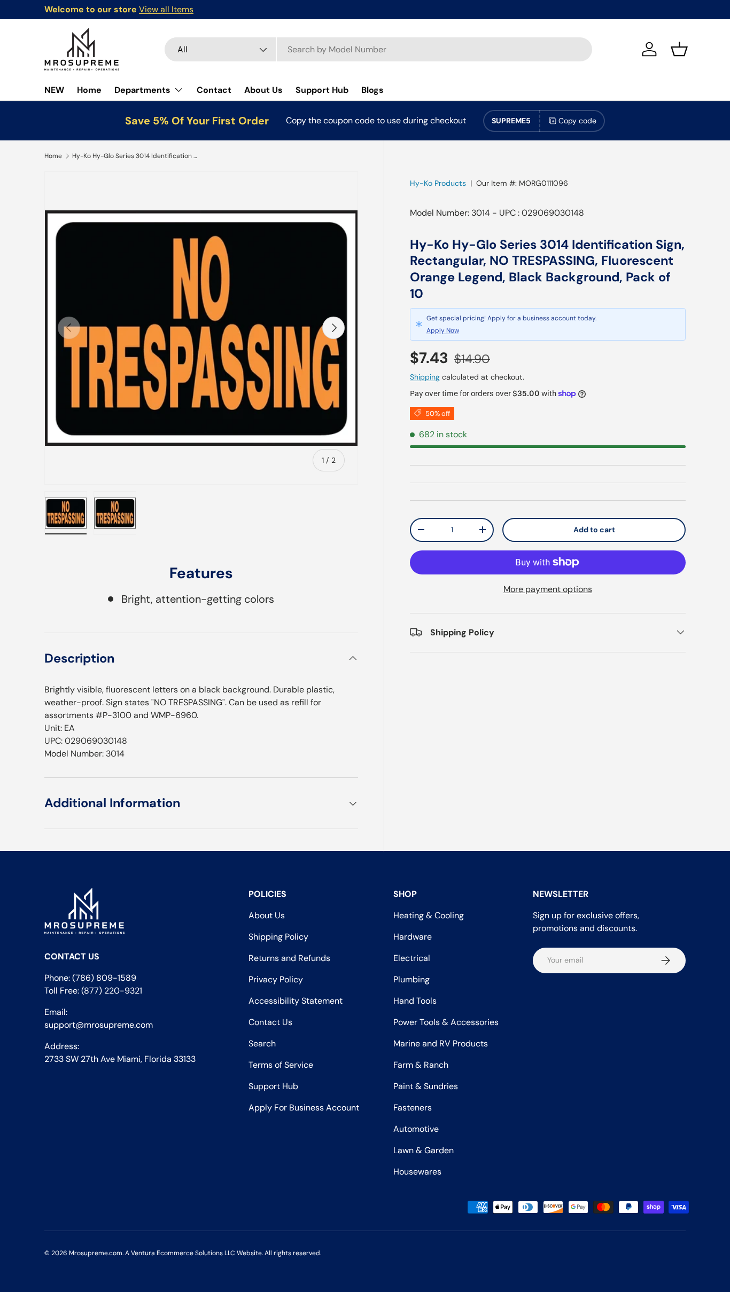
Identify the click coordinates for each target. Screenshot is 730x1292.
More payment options (547, 588)
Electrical (411, 958)
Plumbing (411, 979)
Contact (214, 90)
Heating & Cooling (428, 915)
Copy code (577, 120)
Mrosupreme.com (95, 1253)
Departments (142, 90)
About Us (263, 90)
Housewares (417, 1171)
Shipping (425, 377)
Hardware (412, 936)
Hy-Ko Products (438, 183)
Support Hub (322, 90)
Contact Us (270, 1022)
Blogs (372, 90)
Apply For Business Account (303, 1107)
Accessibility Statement (295, 1000)
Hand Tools (415, 1000)
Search (262, 1043)
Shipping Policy (278, 936)
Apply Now (442, 330)
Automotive (416, 1129)
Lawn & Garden (423, 1150)
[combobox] (378, 49)
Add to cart (594, 529)
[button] (679, 49)
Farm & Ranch (420, 1064)
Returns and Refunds (289, 958)
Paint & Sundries (425, 1086)
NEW (54, 90)
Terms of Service (280, 1064)
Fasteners (412, 1107)
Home (89, 90)
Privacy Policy (275, 979)
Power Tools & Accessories (446, 1022)
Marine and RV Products (440, 1043)
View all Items (166, 9)
